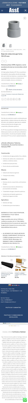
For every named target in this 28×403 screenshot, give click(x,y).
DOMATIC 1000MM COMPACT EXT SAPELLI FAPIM (21, 275)
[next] (24, 29)
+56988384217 (11, 86)
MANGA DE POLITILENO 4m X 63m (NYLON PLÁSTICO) (7, 275)
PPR (24, 49)
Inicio (2, 49)
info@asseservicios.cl (10, 302)
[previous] (3, 29)
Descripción (4, 108)
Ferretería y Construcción (14, 49)
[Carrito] (25, 10)
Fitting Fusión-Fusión (7, 51)
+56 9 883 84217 (14, 291)
